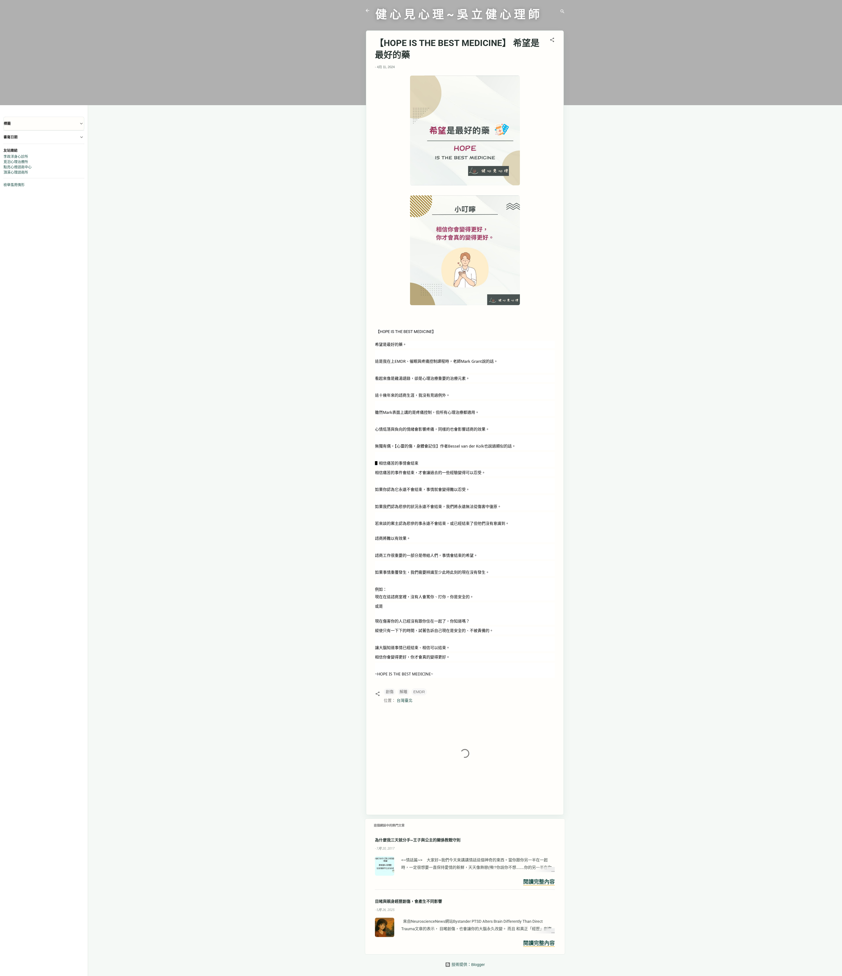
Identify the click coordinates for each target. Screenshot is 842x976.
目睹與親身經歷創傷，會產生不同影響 (408, 901)
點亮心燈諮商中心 (18, 167)
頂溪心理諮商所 (16, 172)
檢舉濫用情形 (14, 185)
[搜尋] (562, 12)
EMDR (419, 692)
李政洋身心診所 (16, 156)
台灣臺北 (404, 700)
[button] (552, 40)
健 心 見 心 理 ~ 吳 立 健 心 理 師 (457, 14)
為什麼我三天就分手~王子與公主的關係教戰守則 (417, 840)
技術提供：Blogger (467, 964)
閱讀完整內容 (539, 882)
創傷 (390, 692)
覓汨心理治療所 (16, 162)
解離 (403, 692)
